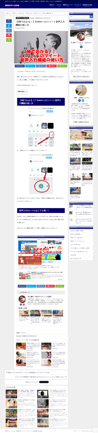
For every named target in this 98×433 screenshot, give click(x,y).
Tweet (9, 26)
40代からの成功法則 (75, 234)
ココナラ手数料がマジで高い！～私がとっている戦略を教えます (84, 207)
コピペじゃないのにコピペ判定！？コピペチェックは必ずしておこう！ (84, 220)
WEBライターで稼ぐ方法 (22, 17)
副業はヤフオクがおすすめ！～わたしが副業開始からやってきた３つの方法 (28, 372)
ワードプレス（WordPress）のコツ (79, 251)
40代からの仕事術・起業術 (76, 230)
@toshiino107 (40, 71)
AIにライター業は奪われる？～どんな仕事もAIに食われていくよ (84, 214)
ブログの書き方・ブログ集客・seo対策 (79, 248)
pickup (32, 18)
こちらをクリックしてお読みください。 (28, 268)
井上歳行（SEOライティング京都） (40, 296)
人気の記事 (73, 255)
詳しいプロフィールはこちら (81, 76)
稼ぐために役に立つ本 (75, 258)
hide (25, 91)
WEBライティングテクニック (43, 18)
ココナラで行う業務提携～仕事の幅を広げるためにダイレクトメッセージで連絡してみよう (40, 377)
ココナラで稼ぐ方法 (75, 244)
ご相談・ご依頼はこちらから (81, 121)
